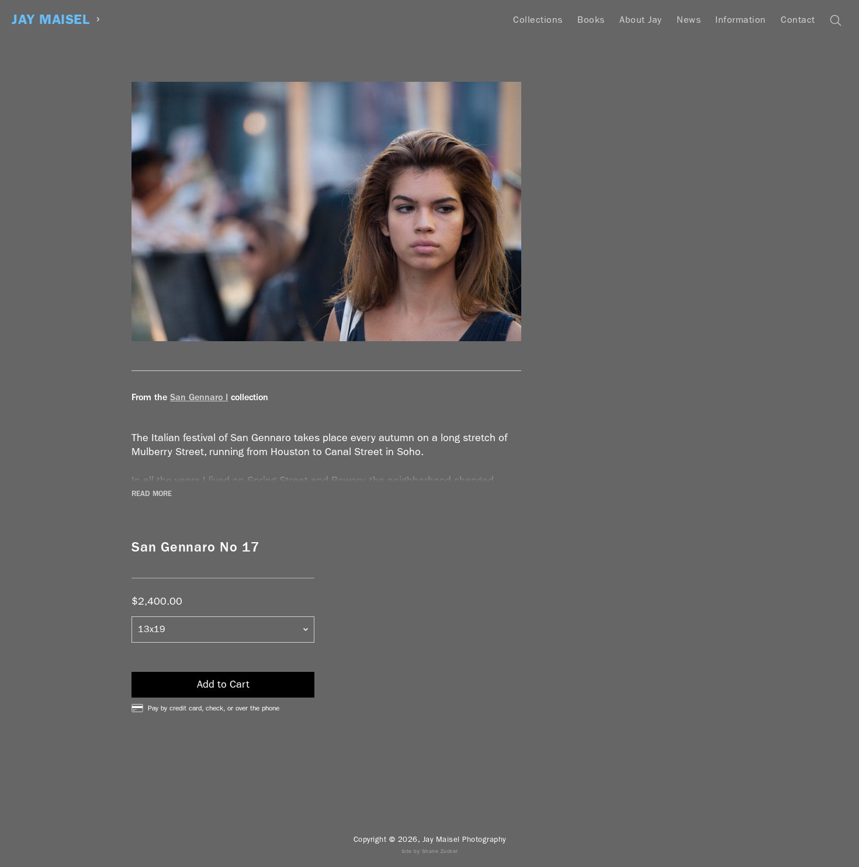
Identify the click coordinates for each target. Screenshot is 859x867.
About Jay (640, 19)
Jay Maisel (50, 19)
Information (740, 19)
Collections (538, 19)
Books (591, 19)
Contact (798, 19)
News (689, 19)
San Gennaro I (199, 397)
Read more (151, 493)
